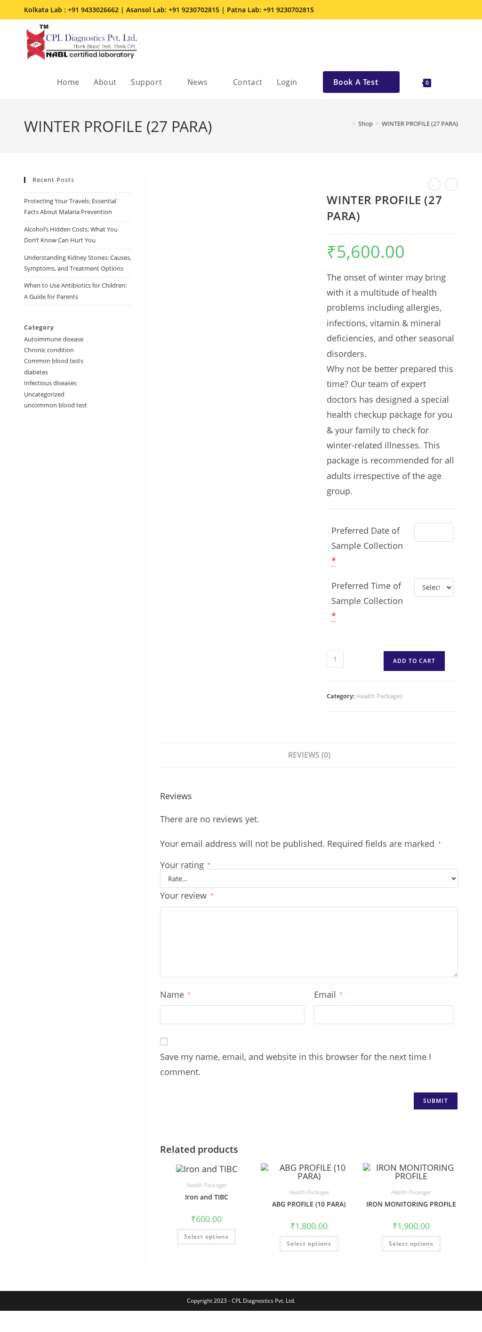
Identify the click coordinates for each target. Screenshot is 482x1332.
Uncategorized (44, 394)
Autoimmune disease (53, 339)
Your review (186, 895)
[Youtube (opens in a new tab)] (453, 10)
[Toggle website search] (448, 82)
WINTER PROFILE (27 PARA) (420, 123)
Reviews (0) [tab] (309, 755)
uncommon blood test (55, 405)
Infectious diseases (50, 383)
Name (175, 994)
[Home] (347, 123)
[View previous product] (434, 184)
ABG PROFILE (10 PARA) (308, 1204)
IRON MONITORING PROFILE (411, 1204)
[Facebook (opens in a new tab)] (414, 10)
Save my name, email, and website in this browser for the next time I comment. (295, 1064)
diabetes (36, 372)
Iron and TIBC (206, 1196)
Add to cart (414, 661)
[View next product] (451, 184)
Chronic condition (49, 350)
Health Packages (379, 696)
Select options (206, 1237)
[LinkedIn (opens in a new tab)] (441, 10)
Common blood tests (53, 360)
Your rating (185, 864)
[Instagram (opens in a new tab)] (427, 10)
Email (328, 994)
